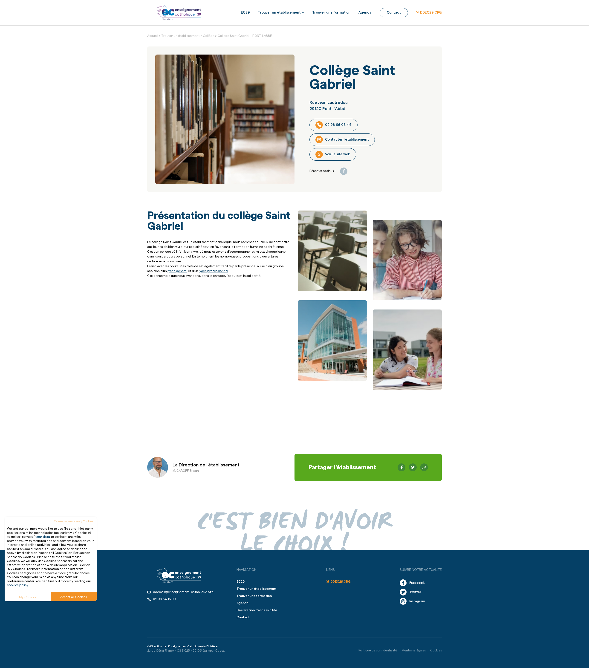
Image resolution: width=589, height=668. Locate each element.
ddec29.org (431, 12)
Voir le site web (337, 154)
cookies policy (17, 585)
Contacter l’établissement (347, 139)
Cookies (436, 650)
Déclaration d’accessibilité (257, 610)
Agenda (365, 12)
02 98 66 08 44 (338, 125)
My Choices (27, 597)
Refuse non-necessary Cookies (73, 521)
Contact (394, 12)
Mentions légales (414, 650)
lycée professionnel (213, 271)
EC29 (245, 12)
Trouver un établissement (279, 12)
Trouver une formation (331, 12)
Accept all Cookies (73, 597)
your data (42, 536)
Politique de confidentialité (377, 650)
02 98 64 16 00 (164, 599)
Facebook (417, 582)
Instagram (417, 601)
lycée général (177, 271)
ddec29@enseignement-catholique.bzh (183, 592)
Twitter (415, 592)
